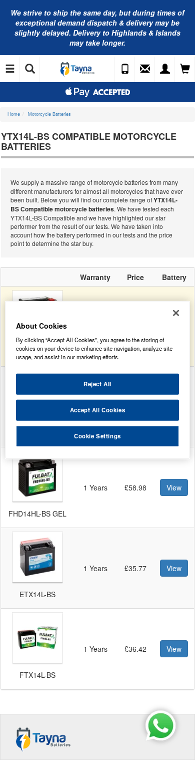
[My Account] (165, 69)
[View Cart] (185, 69)
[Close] (176, 313)
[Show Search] (30, 69)
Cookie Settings (97, 436)
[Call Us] (125, 69)
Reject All (98, 384)
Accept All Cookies (97, 410)
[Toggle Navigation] (10, 69)
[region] (97, 380)
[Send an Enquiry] (145, 69)
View (174, 487)
